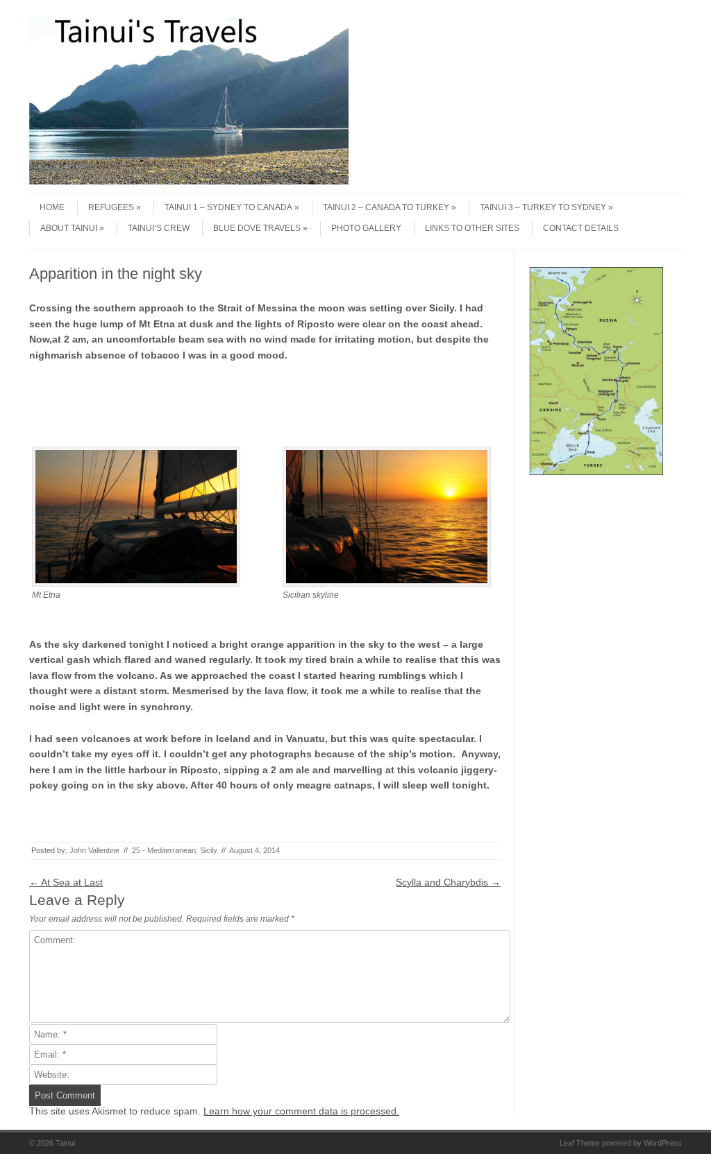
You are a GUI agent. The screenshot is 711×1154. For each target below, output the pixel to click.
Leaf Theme (580, 1143)
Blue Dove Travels (257, 228)
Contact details (581, 228)
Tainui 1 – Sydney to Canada (228, 207)
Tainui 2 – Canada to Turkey (386, 207)
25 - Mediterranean (164, 850)
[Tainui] (189, 181)
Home (52, 207)
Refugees (111, 207)
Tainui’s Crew (159, 228)
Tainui (65, 1143)
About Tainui (68, 228)
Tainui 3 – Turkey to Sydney (543, 207)
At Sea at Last (66, 882)
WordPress (663, 1143)
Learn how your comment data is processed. (301, 1111)
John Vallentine (94, 850)
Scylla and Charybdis (448, 882)
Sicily (208, 850)
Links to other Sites (472, 228)
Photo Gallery (366, 228)
